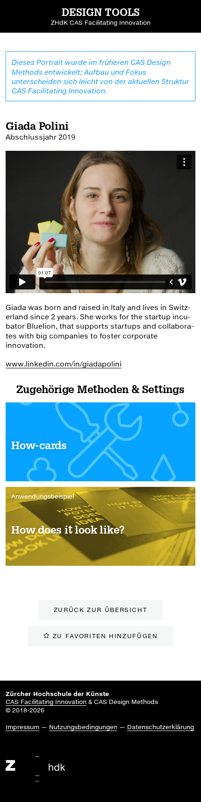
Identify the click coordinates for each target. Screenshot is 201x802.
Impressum (22, 727)
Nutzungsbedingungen (83, 727)
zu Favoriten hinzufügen (105, 636)
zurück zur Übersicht (101, 609)
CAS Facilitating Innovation (46, 701)
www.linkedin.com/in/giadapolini (64, 363)
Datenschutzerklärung (160, 727)
